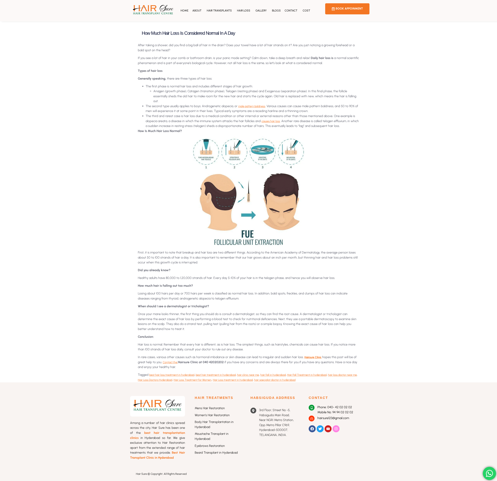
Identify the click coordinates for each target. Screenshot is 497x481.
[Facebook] (312, 428)
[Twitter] (320, 428)
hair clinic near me (248, 375)
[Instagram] (336, 428)
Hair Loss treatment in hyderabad (233, 380)
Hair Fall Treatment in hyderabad (307, 375)
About (197, 10)
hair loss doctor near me (342, 375)
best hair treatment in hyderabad (216, 375)
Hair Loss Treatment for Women (192, 380)
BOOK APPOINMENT (349, 8)
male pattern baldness (251, 106)
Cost (306, 10)
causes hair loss (271, 121)
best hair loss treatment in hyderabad (171, 375)
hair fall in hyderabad (273, 375)
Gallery (261, 10)
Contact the (170, 362)
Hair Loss (243, 10)
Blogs (276, 10)
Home (185, 10)
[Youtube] (328, 428)
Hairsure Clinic (312, 357)
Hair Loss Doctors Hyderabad (155, 380)
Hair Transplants (219, 10)
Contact (291, 10)
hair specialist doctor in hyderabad (274, 380)
